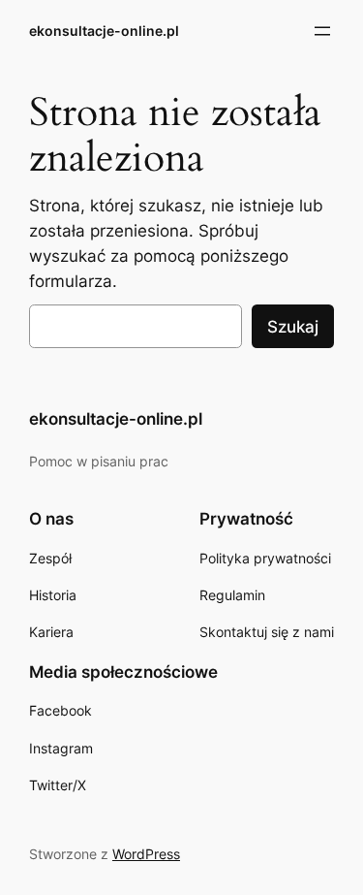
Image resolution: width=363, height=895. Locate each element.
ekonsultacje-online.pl (104, 30)
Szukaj (292, 326)
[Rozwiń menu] (322, 31)
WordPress (146, 854)
